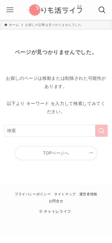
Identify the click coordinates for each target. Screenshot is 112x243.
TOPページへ (56, 153)
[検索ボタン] (102, 10)
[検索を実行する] (101, 131)
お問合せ (56, 201)
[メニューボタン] (10, 10)
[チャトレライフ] (56, 10)
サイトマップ (65, 194)
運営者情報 (88, 194)
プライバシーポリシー (33, 194)
